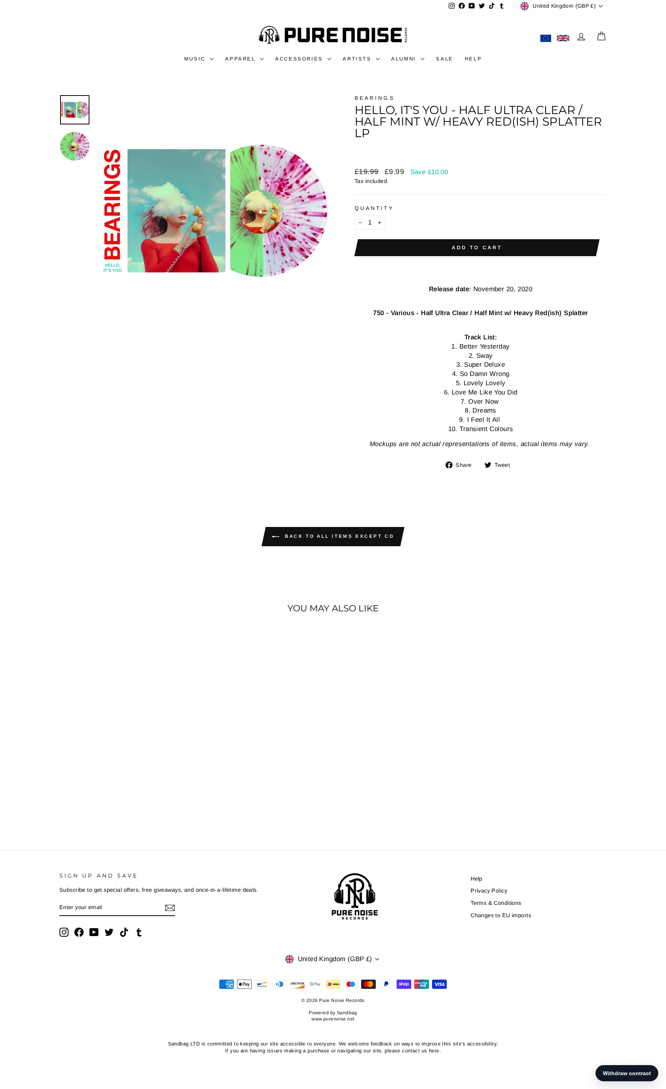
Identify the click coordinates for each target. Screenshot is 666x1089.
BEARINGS (375, 98)
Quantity (374, 208)
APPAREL (241, 59)
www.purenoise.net (332, 1019)
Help (477, 879)
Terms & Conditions (496, 903)
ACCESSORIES (300, 59)
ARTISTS (358, 59)
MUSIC (196, 59)
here (434, 1051)
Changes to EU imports (501, 915)
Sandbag (347, 1012)
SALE (444, 59)
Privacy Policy (489, 891)
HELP (473, 59)
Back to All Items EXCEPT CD (339, 536)
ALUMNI (405, 59)
